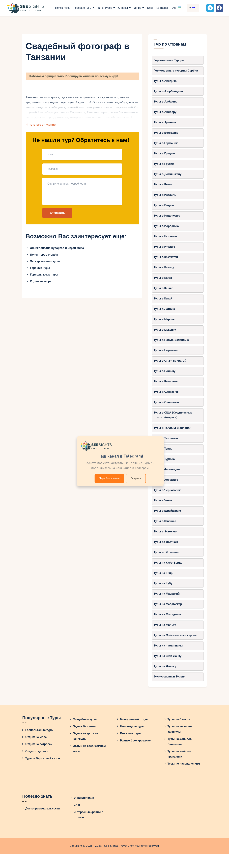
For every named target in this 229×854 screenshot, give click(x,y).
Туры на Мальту (165, 624)
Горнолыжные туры (44, 274)
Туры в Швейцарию (167, 510)
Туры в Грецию (164, 153)
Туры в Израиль (165, 194)
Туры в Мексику (165, 329)
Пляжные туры (130, 733)
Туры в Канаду (164, 267)
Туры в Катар (163, 277)
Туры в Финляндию (167, 469)
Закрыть (135, 478)
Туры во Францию (166, 552)
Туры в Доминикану (167, 174)
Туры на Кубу (163, 583)
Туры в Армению (166, 122)
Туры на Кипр (163, 573)
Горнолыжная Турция (169, 60)
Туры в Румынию (166, 381)
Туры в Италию (164, 246)
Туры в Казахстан (166, 257)
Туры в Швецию (165, 521)
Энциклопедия (84, 797)
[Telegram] (210, 8)
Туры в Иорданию (166, 226)
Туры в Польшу (164, 371)
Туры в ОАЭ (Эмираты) (170, 360)
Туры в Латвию (164, 309)
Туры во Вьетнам (166, 541)
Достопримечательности (42, 808)
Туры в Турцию (164, 459)
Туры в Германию (166, 143)
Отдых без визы (84, 726)
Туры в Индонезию (167, 215)
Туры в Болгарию (166, 132)
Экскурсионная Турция (169, 676)
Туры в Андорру (165, 112)
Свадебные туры (85, 719)
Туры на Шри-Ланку (167, 656)
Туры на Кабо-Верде (168, 562)
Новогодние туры (132, 726)
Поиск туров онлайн (44, 254)
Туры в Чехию (164, 500)
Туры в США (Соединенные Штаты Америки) (173, 415)
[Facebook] (219, 8)
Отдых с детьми (36, 751)
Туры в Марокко (165, 319)
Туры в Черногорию (168, 490)
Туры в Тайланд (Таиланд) (172, 427)
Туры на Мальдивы (167, 614)
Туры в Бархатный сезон (42, 758)
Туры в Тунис (163, 448)
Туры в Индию (164, 205)
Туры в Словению (166, 402)
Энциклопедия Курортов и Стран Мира (57, 248)
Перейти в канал (109, 478)
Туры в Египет (164, 184)
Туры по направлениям (183, 763)
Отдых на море (40, 281)
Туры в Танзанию (166, 438)
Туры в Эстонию (165, 531)
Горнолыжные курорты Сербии (176, 70)
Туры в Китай (163, 298)
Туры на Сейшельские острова (175, 635)
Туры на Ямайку (165, 666)
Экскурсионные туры (45, 261)
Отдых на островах (38, 744)
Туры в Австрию (165, 81)
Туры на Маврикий (167, 593)
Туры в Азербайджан (168, 91)
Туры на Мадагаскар (168, 604)
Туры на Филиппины (168, 645)
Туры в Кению (163, 288)
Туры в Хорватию (166, 479)
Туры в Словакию (166, 391)
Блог (77, 804)
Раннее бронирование (135, 740)
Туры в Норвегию (166, 350)
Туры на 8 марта (178, 719)
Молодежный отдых (134, 719)
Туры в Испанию (165, 236)
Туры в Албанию (165, 101)
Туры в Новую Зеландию (171, 339)
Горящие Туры (40, 267)
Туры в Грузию (164, 163)
